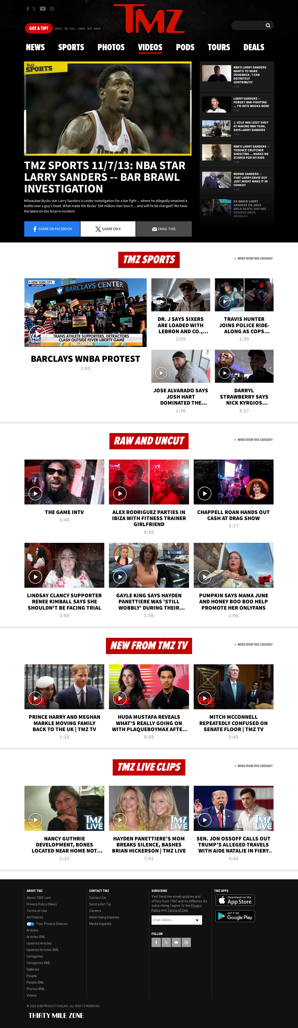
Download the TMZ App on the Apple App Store (235, 900)
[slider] (108, 155)
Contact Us (97, 898)
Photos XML (36, 989)
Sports (71, 47)
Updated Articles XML (43, 950)
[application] (108, 108)
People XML (35, 982)
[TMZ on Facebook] (28, 8)
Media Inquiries (100, 924)
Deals (254, 47)
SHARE (111, 228)
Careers (95, 911)
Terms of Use (37, 911)
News (35, 47)
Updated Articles (39, 943)
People (32, 976)
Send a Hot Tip (100, 904)
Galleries (33, 969)
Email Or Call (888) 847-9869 (77, 28)
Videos (150, 47)
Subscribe (197, 920)
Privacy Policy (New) (42, 904)
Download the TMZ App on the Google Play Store (235, 916)
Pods (185, 47)
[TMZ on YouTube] (176, 942)
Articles (32, 930)
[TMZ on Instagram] (52, 8)
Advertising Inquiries (104, 917)
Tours (219, 47)
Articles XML (36, 937)
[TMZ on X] (35, 8)
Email (166, 228)
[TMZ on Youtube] (43, 8)
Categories (35, 956)
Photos (111, 47)
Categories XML (38, 963)
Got (38, 29)
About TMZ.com (39, 898)
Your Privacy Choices (52, 924)
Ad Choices (35, 917)
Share (55, 228)
